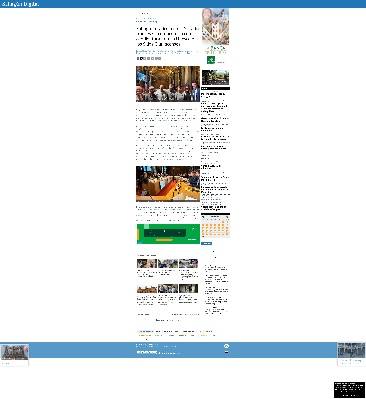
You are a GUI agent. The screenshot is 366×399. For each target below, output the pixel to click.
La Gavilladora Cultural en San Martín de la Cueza (215, 138)
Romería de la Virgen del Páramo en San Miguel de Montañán (214, 189)
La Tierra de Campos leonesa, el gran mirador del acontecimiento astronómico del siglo (217, 291)
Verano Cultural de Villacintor (211, 167)
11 (207, 228)
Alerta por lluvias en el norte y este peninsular (213, 147)
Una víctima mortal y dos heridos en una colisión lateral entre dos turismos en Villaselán (217, 251)
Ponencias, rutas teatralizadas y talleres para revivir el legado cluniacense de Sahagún (147, 273)
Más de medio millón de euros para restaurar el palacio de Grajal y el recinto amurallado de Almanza (350, 362)
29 (223, 234)
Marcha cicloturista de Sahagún (213, 95)
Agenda (204, 88)
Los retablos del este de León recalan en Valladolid (14, 363)
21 (219, 231)
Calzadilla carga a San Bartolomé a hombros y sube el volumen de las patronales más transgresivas (217, 301)
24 (203, 234)
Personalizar (355, 395)
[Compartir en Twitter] (141, 58)
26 (211, 234)
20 (215, 231)
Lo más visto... (207, 243)
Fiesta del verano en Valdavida (212, 129)
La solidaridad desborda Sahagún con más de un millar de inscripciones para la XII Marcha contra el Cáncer (216, 312)
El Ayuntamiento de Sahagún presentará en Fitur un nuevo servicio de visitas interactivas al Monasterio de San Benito (188, 299)
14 (219, 228)
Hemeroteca (140, 346)
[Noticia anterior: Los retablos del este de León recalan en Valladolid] (156, 58)
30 (227, 234)
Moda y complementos (146, 339)
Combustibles (158, 335)
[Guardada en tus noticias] (148, 58)
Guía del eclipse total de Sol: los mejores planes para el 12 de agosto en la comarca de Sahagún (217, 269)
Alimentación (210, 331)
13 (215, 228)
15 (223, 228)
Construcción (182, 335)
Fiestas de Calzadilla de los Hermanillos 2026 (215, 119)
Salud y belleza (169, 339)
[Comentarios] (152, 58)
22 (223, 231)
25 (207, 234)
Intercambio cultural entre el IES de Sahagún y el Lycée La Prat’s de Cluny (167, 272)
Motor (159, 339)
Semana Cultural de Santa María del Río (215, 178)
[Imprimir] (144, 58)
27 (215, 234)
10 (203, 228)
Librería (213, 335)
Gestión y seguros (188, 331)
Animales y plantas (145, 335)
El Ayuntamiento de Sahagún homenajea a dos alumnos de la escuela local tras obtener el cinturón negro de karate (217, 280)
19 (211, 231)
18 (207, 231)
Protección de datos (168, 346)
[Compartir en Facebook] (138, 58)
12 (211, 228)
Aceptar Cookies (344, 395)
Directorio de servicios (145, 331)
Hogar (158, 331)
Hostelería (203, 335)
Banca (177, 331)
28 (219, 234)
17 (203, 231)
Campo (200, 331)
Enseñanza (193, 335)
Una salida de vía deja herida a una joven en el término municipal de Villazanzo (217, 260)
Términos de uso (152, 346)
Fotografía (170, 335)
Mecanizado (168, 331)
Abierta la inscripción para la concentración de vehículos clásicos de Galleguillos (214, 107)
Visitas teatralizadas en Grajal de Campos (213, 208)
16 (227, 228)
